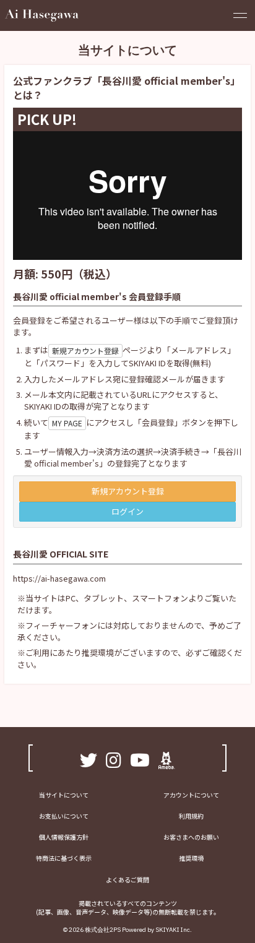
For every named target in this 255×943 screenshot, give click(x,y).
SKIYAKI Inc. (173, 930)
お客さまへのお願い (191, 837)
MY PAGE (67, 423)
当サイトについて (64, 794)
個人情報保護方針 (64, 837)
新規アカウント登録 (85, 350)
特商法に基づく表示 (64, 858)
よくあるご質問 (127, 879)
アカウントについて (191, 794)
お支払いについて (64, 815)
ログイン (127, 511)
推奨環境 (191, 858)
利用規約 (191, 815)
